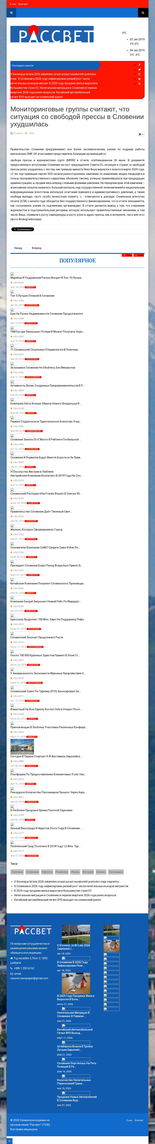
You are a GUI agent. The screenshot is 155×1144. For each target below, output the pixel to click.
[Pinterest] (139, 79)
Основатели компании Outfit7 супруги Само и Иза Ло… (45, 547)
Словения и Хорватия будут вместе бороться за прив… (46, 457)
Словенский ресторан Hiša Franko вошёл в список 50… (45, 493)
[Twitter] (139, 69)
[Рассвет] (52, 33)
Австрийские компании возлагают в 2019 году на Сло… (46, 475)
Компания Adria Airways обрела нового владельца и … (46, 403)
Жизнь (30, 820)
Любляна (32, 802)
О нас (13, 4)
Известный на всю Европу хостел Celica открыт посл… (46, 709)
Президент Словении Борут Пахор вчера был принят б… (46, 565)
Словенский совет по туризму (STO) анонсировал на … (45, 691)
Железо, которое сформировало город (36, 529)
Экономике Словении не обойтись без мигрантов (42, 367)
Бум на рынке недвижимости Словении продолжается (46, 313)
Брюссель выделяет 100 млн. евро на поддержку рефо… (48, 619)
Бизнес (30, 287)
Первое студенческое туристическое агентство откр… (45, 421)
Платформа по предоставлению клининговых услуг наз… (48, 774)
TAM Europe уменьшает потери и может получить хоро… (47, 331)
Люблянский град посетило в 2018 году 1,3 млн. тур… (45, 846)
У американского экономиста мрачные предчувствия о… (48, 673)
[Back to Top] (9, 1141)
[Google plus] (139, 74)
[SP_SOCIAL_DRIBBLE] (139, 83)
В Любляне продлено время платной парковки (41, 810)
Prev (129, 255)
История (31, 539)
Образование (34, 431)
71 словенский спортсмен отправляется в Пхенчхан (44, 349)
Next (141, 255)
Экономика (33, 377)
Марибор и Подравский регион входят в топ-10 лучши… (46, 277)
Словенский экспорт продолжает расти (36, 637)
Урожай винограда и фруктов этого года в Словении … (46, 828)
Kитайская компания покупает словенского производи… (47, 583)
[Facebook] (139, 64)
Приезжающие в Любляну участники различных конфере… (48, 727)
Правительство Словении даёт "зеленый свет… (41, 511)
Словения (31, 305)
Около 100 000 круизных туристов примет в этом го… (45, 655)
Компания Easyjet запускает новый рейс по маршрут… (45, 601)
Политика (32, 359)
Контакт (23, 4)
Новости (31, 323)
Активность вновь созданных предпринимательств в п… (47, 385)
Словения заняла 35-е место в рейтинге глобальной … (45, 439)
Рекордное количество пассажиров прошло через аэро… (48, 792)
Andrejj (23, 219)
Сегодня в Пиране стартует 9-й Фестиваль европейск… (46, 756)
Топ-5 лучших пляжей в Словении (32, 295)
